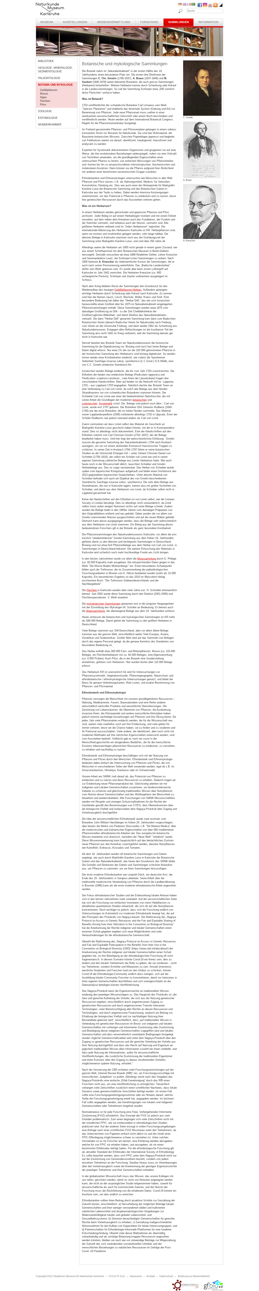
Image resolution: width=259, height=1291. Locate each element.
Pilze (43, 104)
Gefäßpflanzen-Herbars (128, 289)
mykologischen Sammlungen (103, 603)
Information (208, 22)
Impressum (136, 1276)
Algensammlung (95, 610)
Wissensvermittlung (113, 22)
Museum (46, 22)
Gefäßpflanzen (48, 90)
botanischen (140, 399)
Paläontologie (49, 78)
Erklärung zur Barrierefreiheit (194, 1276)
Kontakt (150, 1276)
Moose (44, 93)
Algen (43, 97)
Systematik (105, 403)
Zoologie (45, 111)
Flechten (45, 100)
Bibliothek (46, 61)
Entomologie (48, 117)
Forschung (149, 22)
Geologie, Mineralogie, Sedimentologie (55, 69)
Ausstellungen (75, 22)
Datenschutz (166, 1276)
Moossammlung (147, 558)
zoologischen (89, 403)
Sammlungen (178, 22)
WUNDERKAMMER (49, 124)
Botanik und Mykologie (55, 84)
